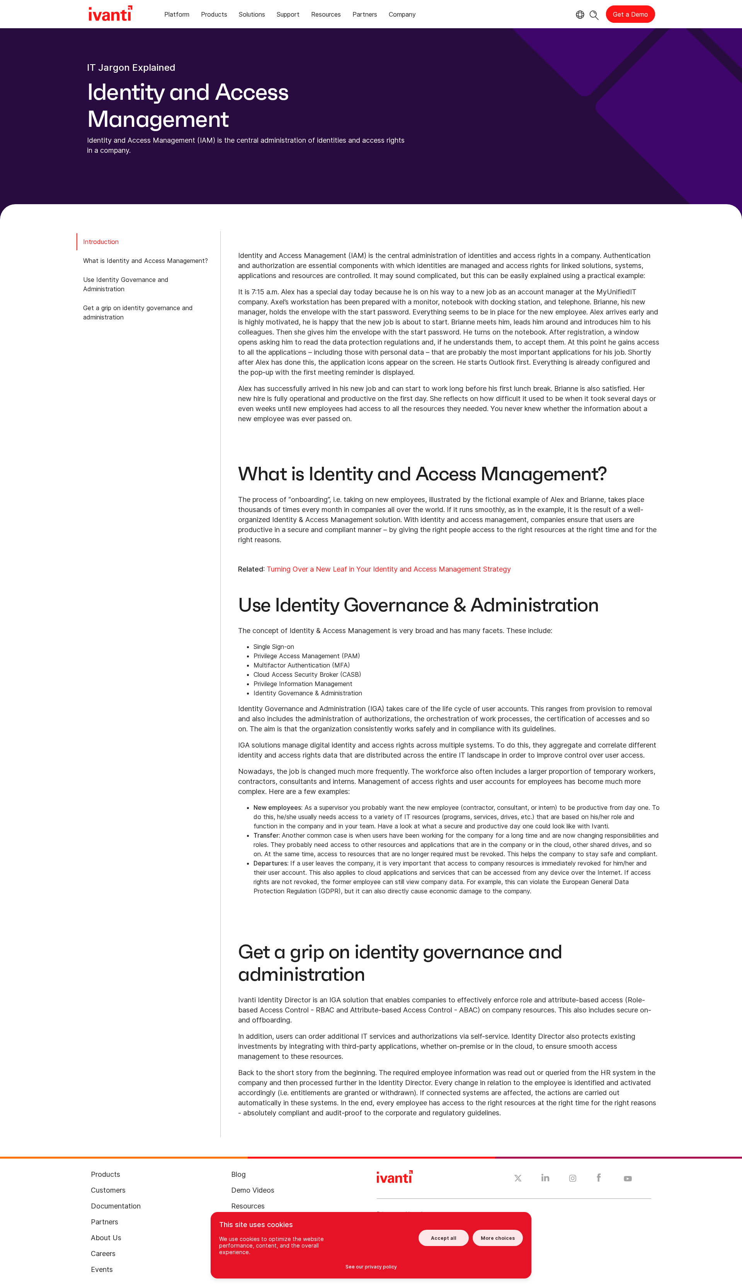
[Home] (110, 14)
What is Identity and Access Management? (145, 261)
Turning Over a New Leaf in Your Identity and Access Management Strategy (389, 569)
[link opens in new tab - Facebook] (598, 1179)
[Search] (594, 14)
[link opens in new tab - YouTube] (628, 1179)
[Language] (579, 14)
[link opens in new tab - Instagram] (573, 1179)
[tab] (176, 15)
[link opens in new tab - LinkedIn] (545, 1179)
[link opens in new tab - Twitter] (518, 1179)
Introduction (101, 242)
